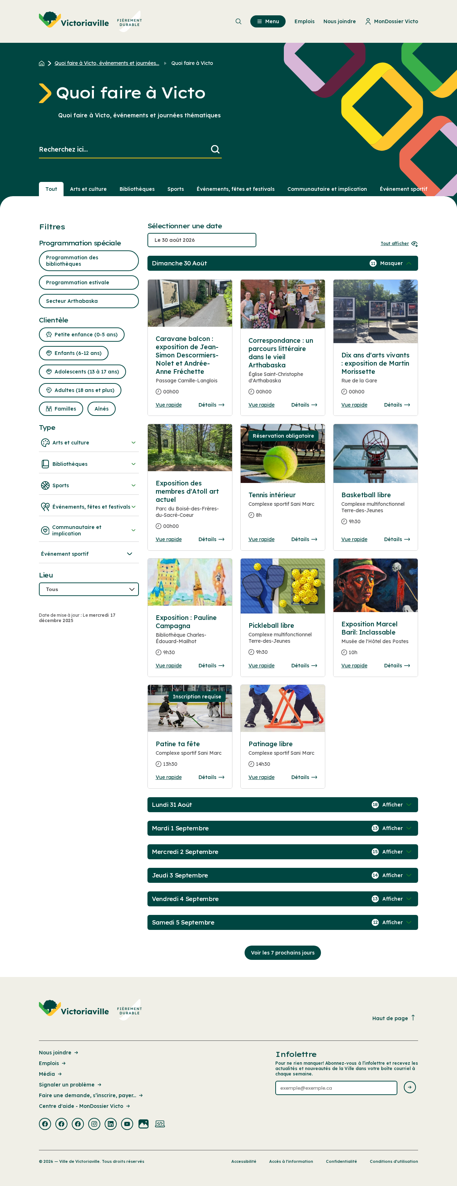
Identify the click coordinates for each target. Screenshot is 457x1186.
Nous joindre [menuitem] (339, 21)
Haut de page (390, 1018)
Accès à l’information (291, 1161)
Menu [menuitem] (272, 21)
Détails (207, 405)
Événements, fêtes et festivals (236, 189)
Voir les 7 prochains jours (283, 953)
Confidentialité (341, 1161)
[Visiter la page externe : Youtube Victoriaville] (127, 1124)
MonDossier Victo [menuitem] (396, 21)
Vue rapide (169, 405)
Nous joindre (55, 1052)
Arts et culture (88, 189)
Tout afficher (395, 243)
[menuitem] (90, 21)
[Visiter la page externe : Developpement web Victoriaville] (160, 1124)
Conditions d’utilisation (394, 1161)
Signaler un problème (67, 1084)
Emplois (49, 1063)
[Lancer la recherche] (215, 149)
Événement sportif (403, 189)
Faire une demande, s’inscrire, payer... (87, 1095)
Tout (51, 189)
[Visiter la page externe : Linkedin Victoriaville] (111, 1124)
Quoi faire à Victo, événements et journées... (107, 63)
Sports (175, 189)
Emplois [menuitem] (305, 21)
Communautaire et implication (327, 189)
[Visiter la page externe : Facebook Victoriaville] (45, 1124)
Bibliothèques (137, 189)
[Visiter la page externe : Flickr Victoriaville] (143, 1124)
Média (47, 1074)
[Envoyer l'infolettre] (410, 1088)
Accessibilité (243, 1161)
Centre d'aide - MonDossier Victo (81, 1106)
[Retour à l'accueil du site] (43, 63)
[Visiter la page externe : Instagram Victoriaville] (94, 1124)
